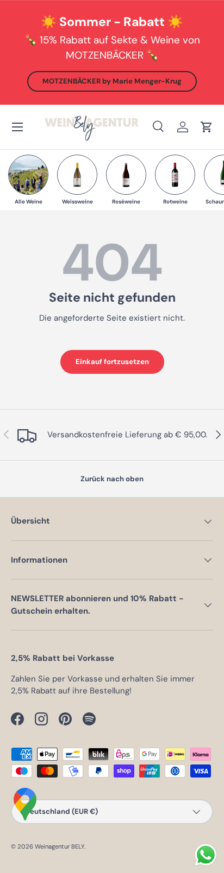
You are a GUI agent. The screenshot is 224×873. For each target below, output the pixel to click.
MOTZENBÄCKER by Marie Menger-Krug (112, 81)
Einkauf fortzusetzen (112, 361)
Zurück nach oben (112, 478)
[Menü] (17, 127)
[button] (207, 127)
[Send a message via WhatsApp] (206, 855)
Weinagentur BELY (59, 846)
